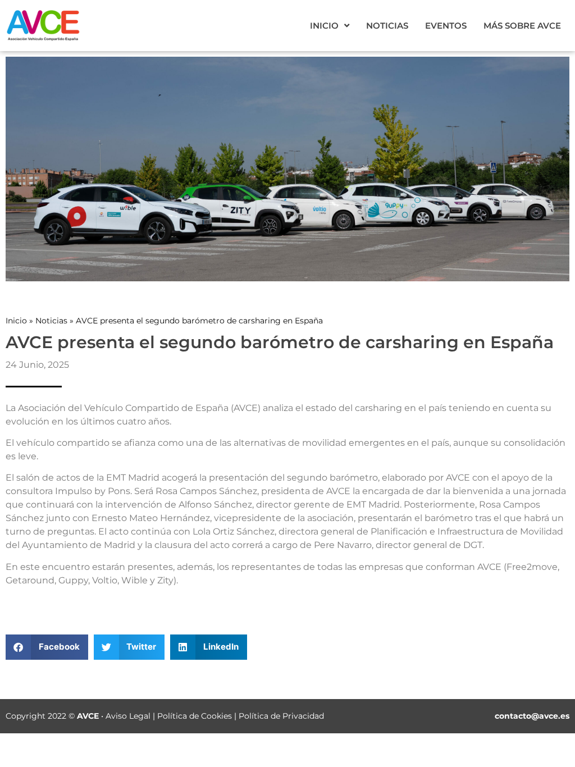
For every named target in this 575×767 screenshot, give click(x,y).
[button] (47, 647)
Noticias (387, 25)
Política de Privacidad (281, 716)
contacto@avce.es (532, 716)
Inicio (324, 25)
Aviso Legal (128, 716)
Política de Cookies (194, 716)
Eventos (446, 25)
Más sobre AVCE (522, 25)
